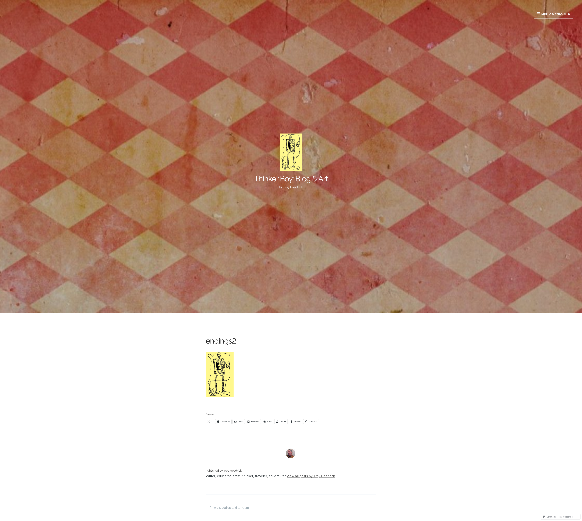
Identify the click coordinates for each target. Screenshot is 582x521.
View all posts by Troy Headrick (311, 476)
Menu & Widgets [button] (555, 13)
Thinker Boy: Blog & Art (291, 178)
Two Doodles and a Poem (230, 507)
